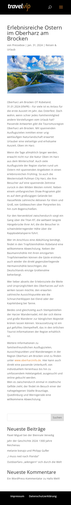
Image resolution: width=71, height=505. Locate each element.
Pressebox (18, 45)
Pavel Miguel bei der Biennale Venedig (30, 435)
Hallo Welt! (53, 478)
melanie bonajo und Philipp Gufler (28, 450)
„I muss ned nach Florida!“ (23, 456)
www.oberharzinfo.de (28, 360)
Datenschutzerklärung (43, 496)
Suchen (57, 417)
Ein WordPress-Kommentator (24, 478)
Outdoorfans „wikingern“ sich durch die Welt (34, 462)
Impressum (17, 496)
